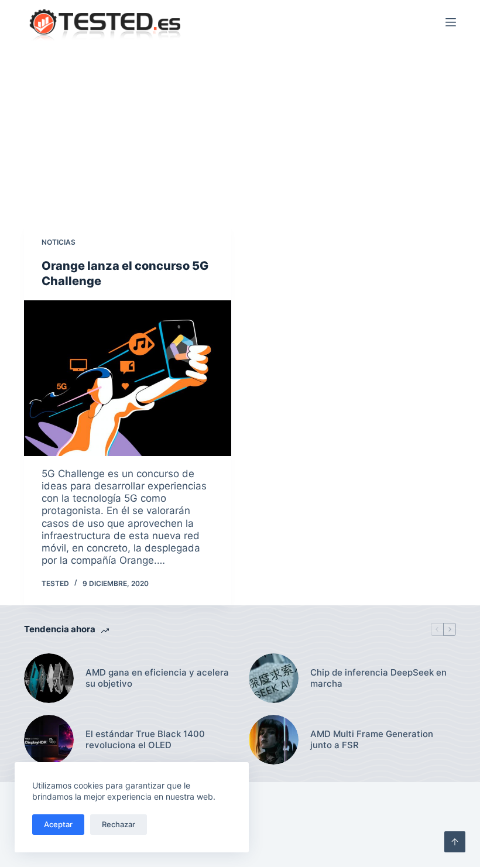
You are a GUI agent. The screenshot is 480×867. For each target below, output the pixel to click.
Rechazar (118, 824)
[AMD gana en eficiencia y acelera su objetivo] (49, 678)
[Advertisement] (240, 132)
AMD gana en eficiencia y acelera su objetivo (157, 678)
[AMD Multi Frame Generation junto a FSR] (274, 740)
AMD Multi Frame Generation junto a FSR (371, 740)
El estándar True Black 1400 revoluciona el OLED (145, 740)
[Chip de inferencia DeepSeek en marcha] (274, 678)
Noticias (59, 242)
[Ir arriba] (454, 841)
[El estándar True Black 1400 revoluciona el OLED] (49, 740)
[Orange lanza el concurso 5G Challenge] (127, 378)
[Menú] (450, 22)
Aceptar (58, 824)
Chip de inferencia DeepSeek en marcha (378, 678)
